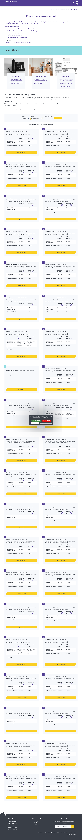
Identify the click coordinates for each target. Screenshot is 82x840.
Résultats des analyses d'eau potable (22, 42)
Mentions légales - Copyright (49, 832)
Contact (40, 832)
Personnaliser (34, 423)
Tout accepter (36, 420)
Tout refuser (47, 420)
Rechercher (58, 117)
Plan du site (73, 832)
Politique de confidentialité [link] (46, 423)
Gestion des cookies (71, 834)
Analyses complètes (21, 152)
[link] (73, 3)
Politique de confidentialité (63, 832)
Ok (72, 826)
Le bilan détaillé (21, 389)
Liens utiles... (8, 42)
